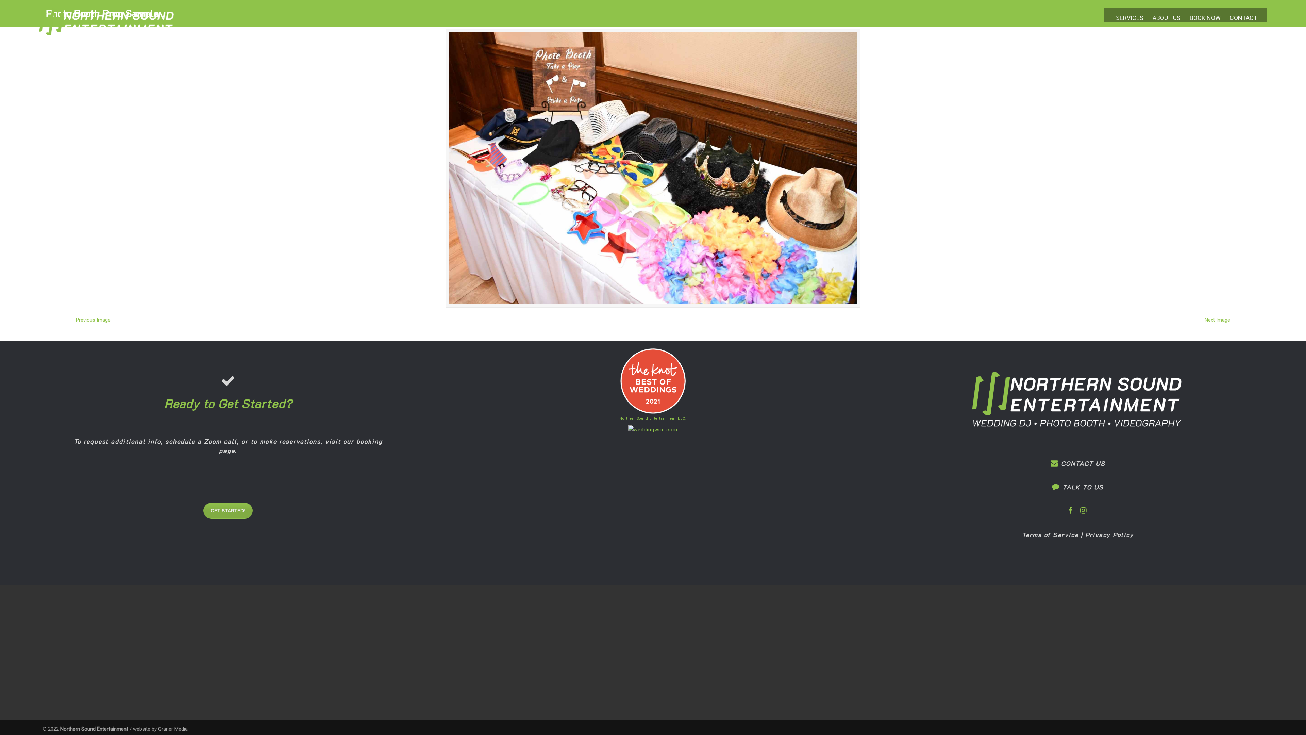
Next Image (1217, 320)
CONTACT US (1082, 463)
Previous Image (93, 320)
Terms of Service (1050, 534)
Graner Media (173, 729)
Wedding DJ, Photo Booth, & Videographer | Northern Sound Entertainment (107, 27)
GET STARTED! (228, 510)
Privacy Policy (1109, 534)
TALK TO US (1082, 487)
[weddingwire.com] (652, 430)
